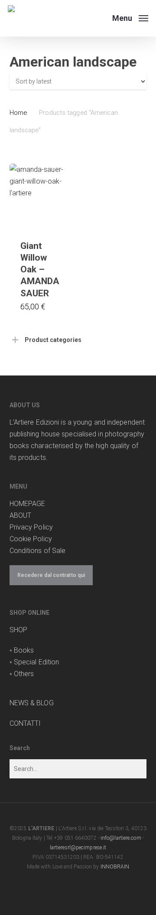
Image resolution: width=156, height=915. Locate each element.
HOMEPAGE (28, 503)
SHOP (18, 630)
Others (24, 674)
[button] (130, 17)
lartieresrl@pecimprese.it (78, 848)
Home (18, 113)
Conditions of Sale (38, 550)
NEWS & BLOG (32, 703)
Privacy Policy (31, 527)
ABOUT (21, 515)
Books (24, 650)
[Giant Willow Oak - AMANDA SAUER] (42, 196)
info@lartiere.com (121, 838)
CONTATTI (25, 723)
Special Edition (36, 662)
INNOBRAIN (115, 867)
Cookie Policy (31, 539)
